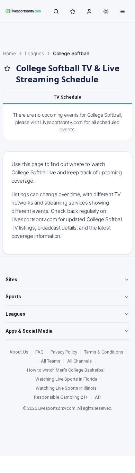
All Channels (79, 361)
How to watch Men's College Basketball (66, 370)
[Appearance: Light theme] (106, 11)
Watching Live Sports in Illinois (66, 388)
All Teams (50, 361)
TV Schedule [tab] (67, 97)
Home (9, 53)
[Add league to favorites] (7, 68)
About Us (18, 352)
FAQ (39, 352)
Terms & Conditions (103, 352)
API (98, 397)
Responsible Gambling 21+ (61, 397)
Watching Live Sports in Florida (66, 379)
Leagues (34, 53)
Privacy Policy (64, 352)
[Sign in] (89, 11)
